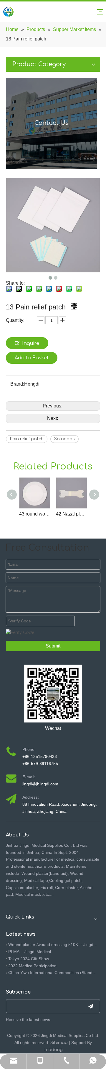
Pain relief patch (27, 439)
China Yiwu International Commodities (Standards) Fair (53, 972)
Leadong (53, 1050)
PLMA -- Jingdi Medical (29, 951)
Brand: (17, 383)
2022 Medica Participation (32, 965)
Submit (53, 645)
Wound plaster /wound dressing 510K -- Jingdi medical (53, 944)
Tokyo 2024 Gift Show (28, 958)
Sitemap (59, 1042)
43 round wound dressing (34, 513)
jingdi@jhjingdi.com (40, 784)
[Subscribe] (90, 1006)
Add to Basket (32, 358)
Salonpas (64, 439)
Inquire (30, 343)
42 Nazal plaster (71, 513)
